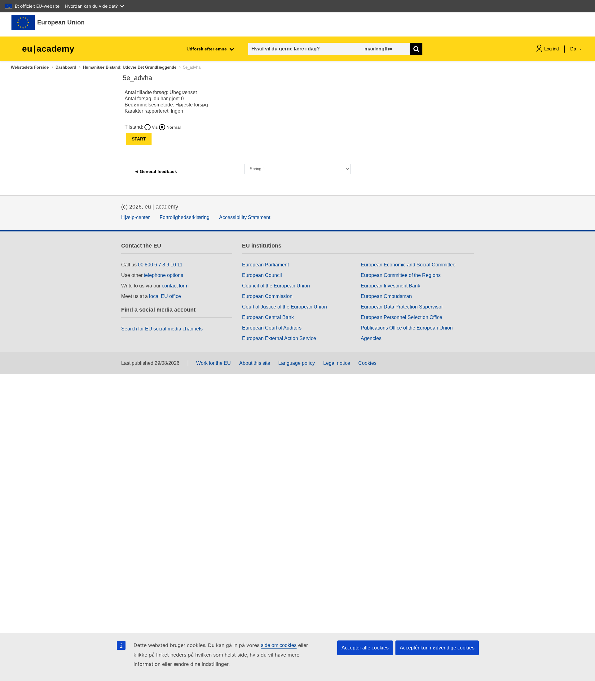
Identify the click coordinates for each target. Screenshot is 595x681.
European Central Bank (268, 317)
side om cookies (279, 645)
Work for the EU (213, 363)
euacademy (48, 49)
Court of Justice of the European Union (284, 306)
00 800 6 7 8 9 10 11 (160, 264)
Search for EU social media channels (162, 328)
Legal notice (336, 363)
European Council (262, 275)
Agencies (371, 338)
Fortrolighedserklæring (184, 217)
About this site (254, 363)
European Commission (267, 296)
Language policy (296, 363)
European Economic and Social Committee (408, 264)
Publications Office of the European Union (407, 327)
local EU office (165, 296)
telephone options (163, 275)
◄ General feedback (155, 171)
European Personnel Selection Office (401, 317)
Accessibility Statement (244, 217)
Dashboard (65, 67)
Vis (155, 127)
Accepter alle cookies (365, 647)
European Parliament (265, 264)
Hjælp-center (135, 217)
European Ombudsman (386, 296)
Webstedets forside (30, 67)
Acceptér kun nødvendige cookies (437, 647)
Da (573, 48)
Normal (173, 127)
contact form (175, 285)
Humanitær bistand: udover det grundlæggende (129, 67)
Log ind (551, 48)
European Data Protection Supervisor (402, 306)
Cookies (367, 363)
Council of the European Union (276, 285)
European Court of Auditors (272, 327)
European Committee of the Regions (401, 275)
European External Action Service (279, 338)
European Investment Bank (390, 285)
